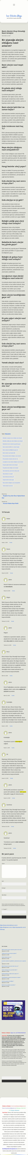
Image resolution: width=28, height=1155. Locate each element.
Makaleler (8, 434)
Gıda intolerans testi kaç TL (8, 476)
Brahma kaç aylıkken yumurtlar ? (9, 985)
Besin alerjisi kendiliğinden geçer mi (10, 450)
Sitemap (2, 929)
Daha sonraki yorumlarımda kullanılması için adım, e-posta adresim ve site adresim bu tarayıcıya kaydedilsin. (13, 905)
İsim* (3, 881)
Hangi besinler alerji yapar (8, 479)
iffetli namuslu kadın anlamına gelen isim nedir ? (12, 949)
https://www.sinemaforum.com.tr (8, 925)
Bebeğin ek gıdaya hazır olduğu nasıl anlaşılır (12, 438)
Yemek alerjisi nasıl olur (8, 485)
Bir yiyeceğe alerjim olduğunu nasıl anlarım (12, 456)
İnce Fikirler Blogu (14, 16)
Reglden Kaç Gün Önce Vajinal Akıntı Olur (13, 497)
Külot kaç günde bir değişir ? (8, 981)
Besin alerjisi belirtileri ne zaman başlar (11, 447)
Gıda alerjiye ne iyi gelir (8, 473)
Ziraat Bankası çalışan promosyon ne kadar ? (11, 977)
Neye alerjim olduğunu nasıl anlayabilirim (11, 482)
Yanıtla (10, 542)
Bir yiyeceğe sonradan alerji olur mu (10, 458)
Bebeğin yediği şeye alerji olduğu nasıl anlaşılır (13, 441)
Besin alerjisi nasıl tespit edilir (9, 453)
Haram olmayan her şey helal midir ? (9, 969)
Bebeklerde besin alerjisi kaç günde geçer (12, 444)
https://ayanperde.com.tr (19, 927)
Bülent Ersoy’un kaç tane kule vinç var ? (10, 966)
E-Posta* (4, 888)
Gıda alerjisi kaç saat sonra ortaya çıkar (11, 470)
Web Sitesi (4, 895)
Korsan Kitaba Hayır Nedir (10, 503)
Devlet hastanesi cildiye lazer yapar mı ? (10, 973)
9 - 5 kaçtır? (4, 909)
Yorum (3, 863)
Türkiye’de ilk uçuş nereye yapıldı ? (9, 953)
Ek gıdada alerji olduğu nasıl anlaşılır (10, 467)
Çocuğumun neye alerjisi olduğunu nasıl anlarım (13, 461)
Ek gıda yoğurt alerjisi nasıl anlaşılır (10, 464)
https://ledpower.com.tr (6, 927)
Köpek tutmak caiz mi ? (7, 957)
